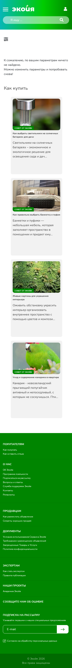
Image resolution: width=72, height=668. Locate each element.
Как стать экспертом (14, 571)
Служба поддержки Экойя (17, 486)
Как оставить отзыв (13, 453)
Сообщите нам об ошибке (23, 601)
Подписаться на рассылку (17, 478)
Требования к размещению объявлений (24, 540)
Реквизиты (9, 494)
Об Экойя (8, 469)
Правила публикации (14, 575)
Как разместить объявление (18, 516)
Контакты (8, 490)
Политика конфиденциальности (20, 549)
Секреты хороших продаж (17, 520)
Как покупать (10, 449)
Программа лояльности (15, 474)
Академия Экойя (12, 591)
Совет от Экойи (23, 128)
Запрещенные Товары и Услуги (20, 545)
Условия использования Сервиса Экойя (24, 536)
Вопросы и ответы (13, 482)
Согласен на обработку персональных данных (32, 640)
